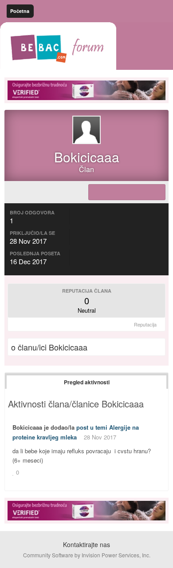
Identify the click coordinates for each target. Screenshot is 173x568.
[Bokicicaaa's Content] (126, 192)
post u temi (91, 427)
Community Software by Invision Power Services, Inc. (86, 555)
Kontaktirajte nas (86, 544)
